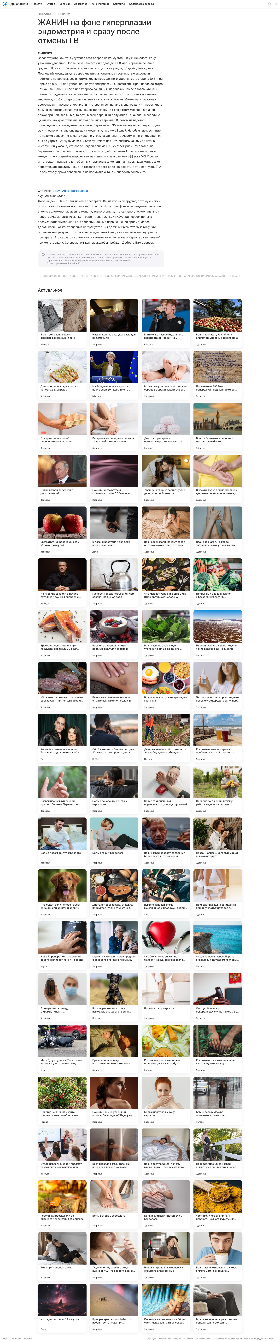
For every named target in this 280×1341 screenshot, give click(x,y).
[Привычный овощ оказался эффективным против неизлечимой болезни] (217, 582)
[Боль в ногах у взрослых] (166, 997)
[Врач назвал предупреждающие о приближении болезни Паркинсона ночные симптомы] (217, 1308)
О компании (15, 1338)
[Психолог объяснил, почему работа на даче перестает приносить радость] (217, 790)
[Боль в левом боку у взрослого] (62, 841)
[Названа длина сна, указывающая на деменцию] (114, 323)
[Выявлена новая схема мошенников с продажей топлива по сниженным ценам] (166, 893)
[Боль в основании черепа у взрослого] (114, 790)
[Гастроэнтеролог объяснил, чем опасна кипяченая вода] (114, 582)
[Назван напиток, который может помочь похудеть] (217, 841)
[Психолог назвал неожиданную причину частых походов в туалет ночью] (217, 893)
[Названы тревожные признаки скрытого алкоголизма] (166, 1256)
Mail (5, 1338)
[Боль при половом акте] (62, 1256)
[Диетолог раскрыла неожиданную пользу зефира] (166, 427)
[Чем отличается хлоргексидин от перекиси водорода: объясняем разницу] (217, 686)
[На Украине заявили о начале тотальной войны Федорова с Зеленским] (62, 582)
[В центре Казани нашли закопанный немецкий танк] (62, 323)
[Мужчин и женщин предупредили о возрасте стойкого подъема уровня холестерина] (114, 945)
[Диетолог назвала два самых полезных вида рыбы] (62, 375)
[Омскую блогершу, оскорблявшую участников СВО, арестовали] (217, 997)
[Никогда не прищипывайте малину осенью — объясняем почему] (62, 1101)
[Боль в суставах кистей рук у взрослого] (166, 1204)
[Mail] (5, 4)
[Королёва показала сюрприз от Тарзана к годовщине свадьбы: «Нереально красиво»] (62, 738)
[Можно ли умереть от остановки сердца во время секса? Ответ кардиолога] (166, 375)
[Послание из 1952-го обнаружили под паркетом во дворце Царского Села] (217, 375)
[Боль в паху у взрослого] (114, 841)
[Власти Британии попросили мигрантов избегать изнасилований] (217, 427)
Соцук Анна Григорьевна (70, 190)
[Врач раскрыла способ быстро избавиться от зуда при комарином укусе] (114, 1308)
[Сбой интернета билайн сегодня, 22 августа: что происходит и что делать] (114, 738)
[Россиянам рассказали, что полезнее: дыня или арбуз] (166, 1049)
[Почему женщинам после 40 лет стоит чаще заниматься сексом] (166, 1308)
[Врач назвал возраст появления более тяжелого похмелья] (166, 841)
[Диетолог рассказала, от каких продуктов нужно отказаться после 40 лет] (114, 893)
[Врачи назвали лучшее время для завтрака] (166, 686)
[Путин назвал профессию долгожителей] (62, 479)
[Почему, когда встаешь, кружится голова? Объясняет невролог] (114, 479)
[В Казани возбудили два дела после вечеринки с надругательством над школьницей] (114, 530)
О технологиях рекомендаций (228, 1338)
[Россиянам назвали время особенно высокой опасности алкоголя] (217, 738)
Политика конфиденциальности (259, 1338)
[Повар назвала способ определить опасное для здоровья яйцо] (62, 427)
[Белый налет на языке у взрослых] (166, 1101)
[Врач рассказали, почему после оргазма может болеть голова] (166, 530)
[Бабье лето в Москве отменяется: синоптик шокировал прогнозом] (217, 1101)
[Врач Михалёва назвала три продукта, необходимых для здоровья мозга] (62, 634)
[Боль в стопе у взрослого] (114, 1204)
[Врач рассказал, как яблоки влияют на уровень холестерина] (217, 323)
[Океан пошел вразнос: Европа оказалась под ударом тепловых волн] (217, 945)
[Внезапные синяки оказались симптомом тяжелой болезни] (114, 686)
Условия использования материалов (176, 1338)
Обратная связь (203, 1338)
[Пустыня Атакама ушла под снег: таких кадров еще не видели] (217, 634)
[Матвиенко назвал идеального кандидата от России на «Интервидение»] (166, 323)
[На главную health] (17, 4)
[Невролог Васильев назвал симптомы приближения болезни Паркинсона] (217, 1152)
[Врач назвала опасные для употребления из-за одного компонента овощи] (166, 634)
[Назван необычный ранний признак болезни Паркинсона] (62, 790)
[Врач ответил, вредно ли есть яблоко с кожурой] (62, 530)
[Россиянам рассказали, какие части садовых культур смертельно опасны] (217, 1049)
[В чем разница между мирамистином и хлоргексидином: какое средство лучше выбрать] (62, 997)
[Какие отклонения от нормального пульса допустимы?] (166, 790)
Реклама (27, 1338)
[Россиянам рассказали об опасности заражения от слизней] (62, 1204)
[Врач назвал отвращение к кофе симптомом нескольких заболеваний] (217, 1256)
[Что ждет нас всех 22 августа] (62, 1308)
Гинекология (63, 13)
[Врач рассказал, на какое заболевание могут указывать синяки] (217, 530)
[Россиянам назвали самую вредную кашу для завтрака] (114, 634)
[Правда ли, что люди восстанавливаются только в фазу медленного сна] (114, 1049)
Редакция (151, 1338)
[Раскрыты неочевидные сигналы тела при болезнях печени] (114, 427)
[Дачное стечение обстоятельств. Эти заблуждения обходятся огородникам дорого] (166, 738)
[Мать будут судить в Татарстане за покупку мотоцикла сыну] (62, 1049)
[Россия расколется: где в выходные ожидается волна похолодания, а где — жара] (114, 997)
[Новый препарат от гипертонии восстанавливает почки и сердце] (62, 945)
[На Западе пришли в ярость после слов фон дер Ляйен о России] (114, 375)
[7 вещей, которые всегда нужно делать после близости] (166, 479)
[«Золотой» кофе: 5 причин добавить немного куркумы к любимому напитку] (217, 1204)
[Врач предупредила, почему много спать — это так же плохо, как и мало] (166, 1152)
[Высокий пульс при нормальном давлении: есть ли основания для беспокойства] (217, 479)
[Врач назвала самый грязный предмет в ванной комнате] (114, 1152)
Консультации (45, 13)
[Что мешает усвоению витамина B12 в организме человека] (166, 582)
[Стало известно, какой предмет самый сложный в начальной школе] (62, 1152)
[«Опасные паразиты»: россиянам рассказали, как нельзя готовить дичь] (62, 686)
